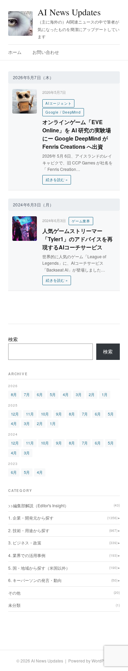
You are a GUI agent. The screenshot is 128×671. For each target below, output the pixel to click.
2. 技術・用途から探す (62, 530)
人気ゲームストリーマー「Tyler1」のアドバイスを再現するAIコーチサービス (77, 239)
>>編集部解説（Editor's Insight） (64, 505)
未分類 (64, 605)
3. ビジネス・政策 (62, 542)
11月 (30, 414)
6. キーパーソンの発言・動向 (62, 580)
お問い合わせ (45, 52)
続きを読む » (57, 179)
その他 (64, 593)
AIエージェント (58, 103)
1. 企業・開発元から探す (62, 518)
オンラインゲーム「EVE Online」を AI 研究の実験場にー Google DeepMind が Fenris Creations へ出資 (76, 134)
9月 (59, 414)
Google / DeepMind (63, 112)
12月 (15, 414)
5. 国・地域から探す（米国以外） (62, 568)
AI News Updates (69, 12)
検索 (13, 339)
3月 (79, 394)
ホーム (15, 52)
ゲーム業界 (81, 221)
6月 (40, 394)
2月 (92, 394)
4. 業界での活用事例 (62, 555)
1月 (105, 394)
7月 (27, 394)
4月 (66, 394)
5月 (53, 394)
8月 (14, 394)
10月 (45, 414)
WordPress (101, 660)
